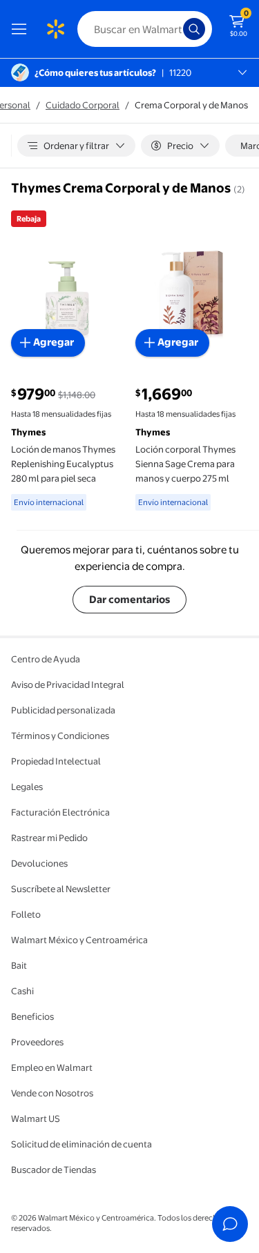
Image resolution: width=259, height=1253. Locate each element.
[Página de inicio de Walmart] (55, 29)
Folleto (26, 914)
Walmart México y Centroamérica (79, 939)
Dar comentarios (129, 599)
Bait (19, 965)
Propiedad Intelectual (56, 761)
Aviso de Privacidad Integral (67, 684)
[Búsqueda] (194, 29)
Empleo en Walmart (52, 1067)
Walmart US (35, 1118)
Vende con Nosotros (52, 1092)
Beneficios (32, 1016)
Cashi (22, 990)
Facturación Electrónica (60, 812)
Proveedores (37, 1041)
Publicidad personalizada (63, 710)
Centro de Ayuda (45, 658)
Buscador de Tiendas (53, 1169)
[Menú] (22, 29)
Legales (27, 786)
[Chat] (230, 1224)
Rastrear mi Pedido (49, 837)
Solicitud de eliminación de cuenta (81, 1144)
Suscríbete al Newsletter (61, 888)
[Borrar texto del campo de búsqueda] (176, 29)
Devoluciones (39, 863)
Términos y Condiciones (60, 735)
